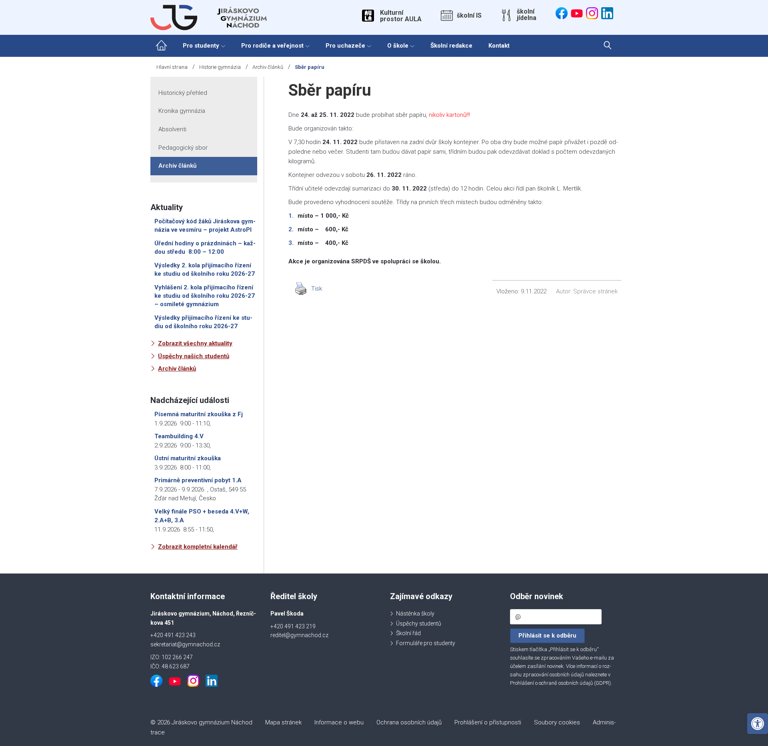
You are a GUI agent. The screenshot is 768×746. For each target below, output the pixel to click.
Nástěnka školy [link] (415, 613)
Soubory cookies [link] (557, 722)
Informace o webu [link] (339, 722)
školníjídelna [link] (526, 14)
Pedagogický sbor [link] (183, 147)
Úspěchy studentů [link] (418, 623)
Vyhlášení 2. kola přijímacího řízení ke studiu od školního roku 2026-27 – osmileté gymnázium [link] (204, 296)
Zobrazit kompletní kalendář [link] (198, 546)
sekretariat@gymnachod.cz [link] (185, 644)
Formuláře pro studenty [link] (425, 643)
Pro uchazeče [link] (345, 45)
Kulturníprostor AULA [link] (401, 16)
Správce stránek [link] (595, 291)
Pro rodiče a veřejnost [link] (272, 45)
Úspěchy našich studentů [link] (193, 356)
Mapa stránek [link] (283, 722)
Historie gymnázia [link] (220, 67)
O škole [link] (397, 45)
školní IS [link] (469, 15)
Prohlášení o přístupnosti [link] (487, 722)
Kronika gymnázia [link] (181, 110)
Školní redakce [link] (451, 45)
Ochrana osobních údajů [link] (409, 722)
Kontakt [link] (499, 45)
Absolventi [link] (172, 129)
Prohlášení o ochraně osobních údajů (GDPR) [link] (560, 683)
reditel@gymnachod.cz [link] (299, 635)
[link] (757, 723)
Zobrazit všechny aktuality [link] (195, 343)
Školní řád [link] (408, 633)
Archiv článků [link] (267, 67)
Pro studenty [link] (201, 45)
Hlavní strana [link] (172, 67)
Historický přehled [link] (182, 92)
